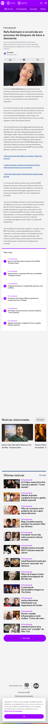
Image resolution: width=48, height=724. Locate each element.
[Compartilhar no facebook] (24, 60)
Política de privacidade (24, 696)
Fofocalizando (10, 28)
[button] (17, 438)
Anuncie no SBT (24, 692)
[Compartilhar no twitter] (37, 60)
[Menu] (46, 3)
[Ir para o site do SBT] (36, 686)
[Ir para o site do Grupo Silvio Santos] (20, 686)
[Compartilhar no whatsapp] (10, 60)
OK (24, 716)
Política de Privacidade (13, 711)
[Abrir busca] (41, 3)
